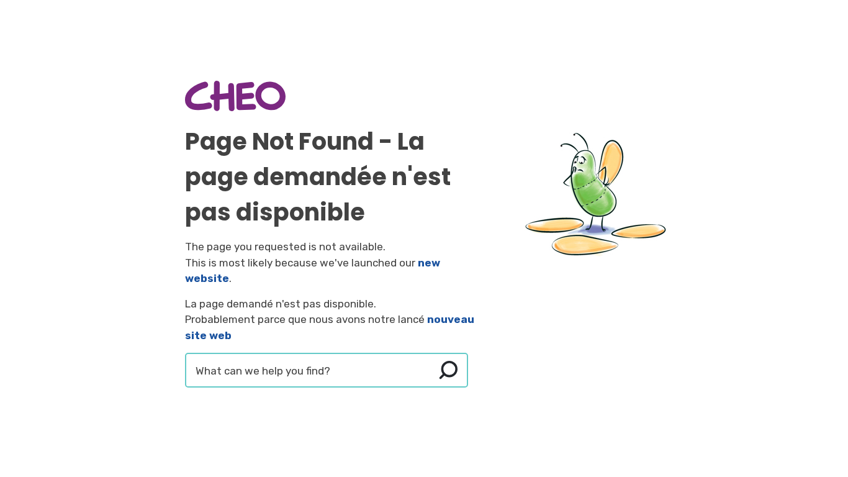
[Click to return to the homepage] (235, 96)
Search (448, 370)
